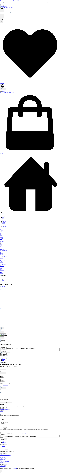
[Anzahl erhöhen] (6, 349)
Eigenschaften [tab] (4, 358)
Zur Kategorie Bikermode (4, 264)
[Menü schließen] (0, 243)
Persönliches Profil (6, 92)
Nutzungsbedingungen (28, 433)
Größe (2, 347)
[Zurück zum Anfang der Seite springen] (1, 471)
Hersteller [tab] (3, 359)
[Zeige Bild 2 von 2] (1, 329)
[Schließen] (0, 472)
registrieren (3, 91)
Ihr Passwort (2, 408)
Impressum (3, 446)
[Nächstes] (3, 328)
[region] (30, 315)
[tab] (15, 357)
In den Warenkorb (3, 351)
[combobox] (4, 12)
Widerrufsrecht (4, 442)
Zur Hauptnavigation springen (17, 0)
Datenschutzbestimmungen (9, 436)
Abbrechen (1, 411)
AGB (23, 436)
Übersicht (1, 92)
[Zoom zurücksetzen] (3, 334)
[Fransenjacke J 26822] (3, 289)
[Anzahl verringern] (2, 349)
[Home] (31, 184)
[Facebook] (5, 6)
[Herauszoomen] (1, 334)
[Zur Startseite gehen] (3, 7)
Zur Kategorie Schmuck (3, 250)
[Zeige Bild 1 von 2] (0, 329)
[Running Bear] (30, 286)
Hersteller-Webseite (5, 385)
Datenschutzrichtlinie (21, 433)
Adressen (10, 92)
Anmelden (1, 90)
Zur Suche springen (10, 0)
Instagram (3, 447)
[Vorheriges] (1, 328)
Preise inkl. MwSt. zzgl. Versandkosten (6, 344)
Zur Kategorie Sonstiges (3, 256)
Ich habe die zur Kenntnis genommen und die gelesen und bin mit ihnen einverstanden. (19, 436)
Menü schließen (4, 275)
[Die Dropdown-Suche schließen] (10, 12)
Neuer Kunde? (42, 406)
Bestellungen (13, 92)
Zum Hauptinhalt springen (4, 0)
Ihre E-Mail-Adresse (3, 407)
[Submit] (0, 432)
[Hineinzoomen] (5, 334)
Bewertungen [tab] (4, 360)
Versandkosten (15, 468)
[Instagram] (2, 6)
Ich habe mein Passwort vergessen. (5, 409)
